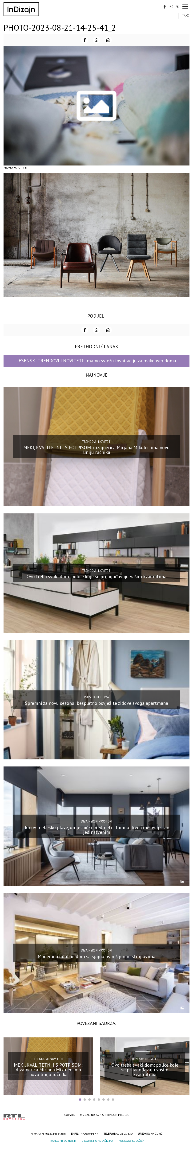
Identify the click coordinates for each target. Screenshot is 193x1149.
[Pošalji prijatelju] (108, 40)
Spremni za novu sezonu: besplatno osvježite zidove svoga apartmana (96, 703)
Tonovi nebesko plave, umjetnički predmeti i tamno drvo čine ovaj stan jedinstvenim (96, 829)
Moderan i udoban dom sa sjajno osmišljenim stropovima (96, 956)
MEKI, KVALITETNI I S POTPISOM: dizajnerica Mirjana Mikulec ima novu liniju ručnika (96, 449)
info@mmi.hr (89, 1133)
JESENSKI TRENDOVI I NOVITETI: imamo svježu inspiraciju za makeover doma (96, 361)
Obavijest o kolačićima (97, 1140)
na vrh (184, 1115)
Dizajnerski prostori (96, 821)
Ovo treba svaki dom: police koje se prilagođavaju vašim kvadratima (96, 576)
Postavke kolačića (131, 1140)
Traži (185, 15)
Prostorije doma (96, 697)
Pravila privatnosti (62, 1140)
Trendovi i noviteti (96, 441)
